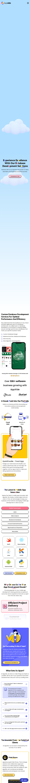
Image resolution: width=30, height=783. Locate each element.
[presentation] (2, 417)
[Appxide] (11, 3)
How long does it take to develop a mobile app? (13, 684)
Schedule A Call (15, 176)
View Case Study (9, 475)
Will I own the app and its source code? (14, 728)
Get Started (8, 573)
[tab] (8, 419)
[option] (15, 619)
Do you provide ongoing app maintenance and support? (11, 716)
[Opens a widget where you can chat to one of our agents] (24, 780)
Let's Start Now (9, 775)
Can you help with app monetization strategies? (13, 709)
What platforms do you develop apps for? (14, 703)
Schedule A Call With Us (11, 662)
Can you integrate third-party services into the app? (14, 722)
